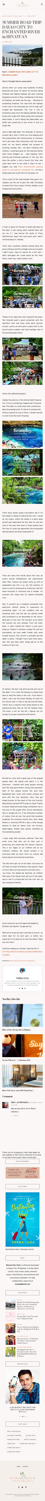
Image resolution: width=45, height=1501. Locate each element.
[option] (22, 1392)
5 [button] (26, 1417)
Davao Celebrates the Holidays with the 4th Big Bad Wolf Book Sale (28, 1329)
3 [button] (23, 1417)
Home (18, 1467)
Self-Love (21, 1314)
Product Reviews (30, 1439)
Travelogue (31, 961)
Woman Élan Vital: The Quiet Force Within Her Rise (27, 1317)
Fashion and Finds (13, 1439)
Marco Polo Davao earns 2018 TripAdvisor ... (18, 1090)
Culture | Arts (22, 1336)
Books (19, 1300)
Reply (16, 1115)
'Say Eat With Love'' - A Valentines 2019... (16, 1060)
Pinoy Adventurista (20, 1102)
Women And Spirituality (28, 1443)
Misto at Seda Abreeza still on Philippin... (16, 1030)
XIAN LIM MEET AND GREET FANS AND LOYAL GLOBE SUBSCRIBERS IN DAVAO (22, 1409)
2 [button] (21, 1417)
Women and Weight (13, 1451)
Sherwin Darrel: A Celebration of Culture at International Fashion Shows (27, 1341)
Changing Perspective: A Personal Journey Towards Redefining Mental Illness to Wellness (27, 1352)
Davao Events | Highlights (12, 16)
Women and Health (13, 1447)
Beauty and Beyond (13, 1431)
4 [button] (24, 1417)
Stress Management (24, 1347)
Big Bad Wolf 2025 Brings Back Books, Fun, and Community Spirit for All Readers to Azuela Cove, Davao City (28, 1305)
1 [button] (19, 1417)
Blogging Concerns (14, 1435)
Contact (25, 1467)
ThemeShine (27, 1496)
